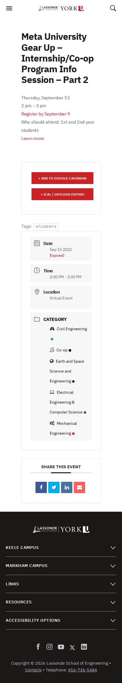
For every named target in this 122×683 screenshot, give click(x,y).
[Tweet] (54, 487)
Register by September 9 (45, 114)
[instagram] (49, 647)
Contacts (33, 670)
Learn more (32, 138)
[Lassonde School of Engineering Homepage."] (61, 8)
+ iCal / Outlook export (63, 194)
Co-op (62, 350)
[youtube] (60, 647)
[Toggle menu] (112, 547)
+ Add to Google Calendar (62, 178)
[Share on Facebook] (41, 487)
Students (46, 227)
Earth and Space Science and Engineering (67, 371)
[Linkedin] (66, 487)
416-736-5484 (82, 670)
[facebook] (39, 647)
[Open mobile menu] (9, 9)
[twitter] (72, 647)
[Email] (79, 487)
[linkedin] (82, 647)
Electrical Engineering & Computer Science (66, 402)
